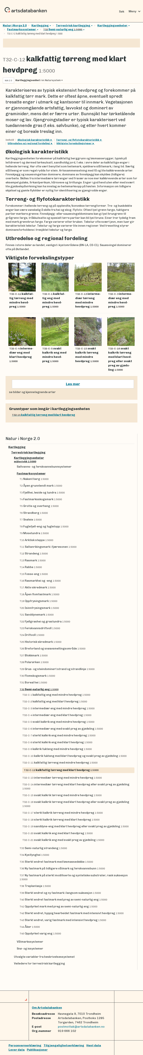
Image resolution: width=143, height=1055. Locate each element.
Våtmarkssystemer (30, 941)
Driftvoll (32, 635)
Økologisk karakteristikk (34, 139)
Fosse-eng (34, 574)
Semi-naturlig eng (62, 29)
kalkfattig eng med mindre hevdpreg (56, 694)
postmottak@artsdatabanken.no (81, 1026)
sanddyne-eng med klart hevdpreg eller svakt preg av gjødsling (75, 826)
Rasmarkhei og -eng (40, 580)
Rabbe (31, 567)
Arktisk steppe (36, 540)
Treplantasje (35, 886)
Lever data (17, 1049)
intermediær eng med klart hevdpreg (56, 715)
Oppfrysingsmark (38, 601)
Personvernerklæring (25, 1045)
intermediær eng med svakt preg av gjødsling (62, 728)
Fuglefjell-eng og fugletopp (44, 526)
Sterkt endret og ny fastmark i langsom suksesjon (60, 893)
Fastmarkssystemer (21, 29)
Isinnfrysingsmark (39, 608)
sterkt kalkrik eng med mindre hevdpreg (59, 735)
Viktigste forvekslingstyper (74, 143)
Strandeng (34, 553)
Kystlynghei (34, 855)
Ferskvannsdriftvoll (40, 628)
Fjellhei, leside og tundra (42, 492)
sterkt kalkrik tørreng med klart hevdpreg (61, 819)
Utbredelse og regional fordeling (29, 143)
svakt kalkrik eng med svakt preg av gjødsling (63, 840)
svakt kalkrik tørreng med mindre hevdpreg (62, 795)
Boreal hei (33, 682)
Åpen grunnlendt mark (41, 485)
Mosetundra (34, 533)
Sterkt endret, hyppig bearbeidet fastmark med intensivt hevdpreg (72, 913)
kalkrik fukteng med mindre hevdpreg (57, 749)
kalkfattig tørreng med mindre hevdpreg (60, 762)
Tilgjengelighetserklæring (64, 1045)
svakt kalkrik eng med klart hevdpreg (57, 833)
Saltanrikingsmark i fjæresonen (48, 546)
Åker (30, 926)
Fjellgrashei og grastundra (45, 621)
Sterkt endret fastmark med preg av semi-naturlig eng (63, 899)
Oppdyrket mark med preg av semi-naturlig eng (58, 906)
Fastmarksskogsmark (41, 499)
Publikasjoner (37, 1049)
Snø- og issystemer (30, 948)
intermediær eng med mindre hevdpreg (58, 708)
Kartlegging (40, 25)
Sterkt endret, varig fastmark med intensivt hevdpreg (63, 920)
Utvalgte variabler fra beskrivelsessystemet (44, 956)
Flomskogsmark (37, 675)
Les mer (73, 384)
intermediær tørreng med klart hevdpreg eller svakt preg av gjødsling (75, 786)
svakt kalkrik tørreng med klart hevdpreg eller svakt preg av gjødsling (75, 803)
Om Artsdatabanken (47, 1007)
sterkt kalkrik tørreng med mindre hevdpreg (62, 812)
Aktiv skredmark (38, 587)
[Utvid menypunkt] (132, 447)
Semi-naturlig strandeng (43, 848)
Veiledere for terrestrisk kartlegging (39, 963)
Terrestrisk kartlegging (73, 25)
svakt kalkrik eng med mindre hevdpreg (58, 721)
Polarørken (34, 662)
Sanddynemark (37, 614)
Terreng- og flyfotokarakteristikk (78, 139)
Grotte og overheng (39, 506)
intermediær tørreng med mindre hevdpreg (62, 777)
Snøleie (31, 519)
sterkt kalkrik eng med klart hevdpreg (57, 742)
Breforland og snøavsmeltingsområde (52, 648)
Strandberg (34, 513)
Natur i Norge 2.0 (15, 25)
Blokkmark (34, 655)
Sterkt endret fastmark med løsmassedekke (56, 861)
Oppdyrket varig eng (40, 933)
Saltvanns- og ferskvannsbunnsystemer (44, 466)
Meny (135, 11)
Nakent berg (34, 479)
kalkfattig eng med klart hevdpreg (54, 701)
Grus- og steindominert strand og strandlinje (57, 669)
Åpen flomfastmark (39, 594)
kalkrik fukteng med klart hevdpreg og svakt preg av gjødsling (74, 756)
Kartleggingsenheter (112, 25)
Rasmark (33, 560)
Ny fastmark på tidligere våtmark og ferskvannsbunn (62, 868)
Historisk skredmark (40, 642)
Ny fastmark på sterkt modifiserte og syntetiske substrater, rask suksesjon (74, 877)
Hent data (93, 1045)
